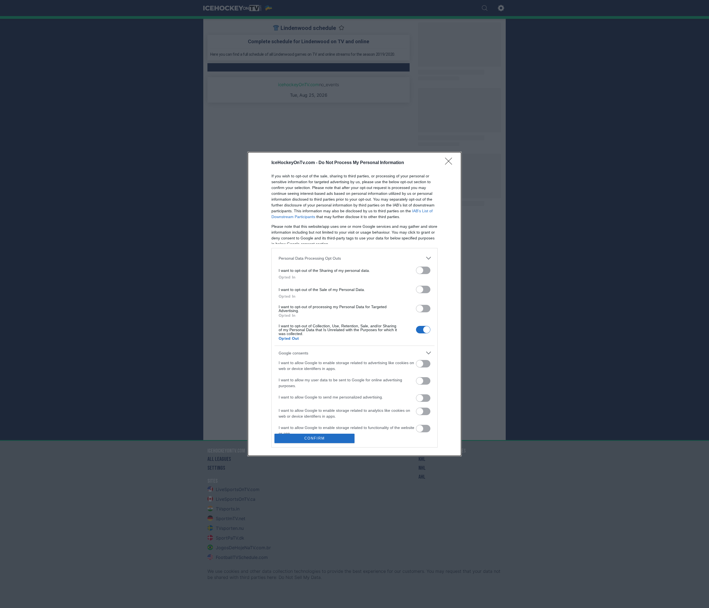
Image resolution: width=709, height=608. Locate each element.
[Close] (450, 163)
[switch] (423, 270)
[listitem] (354, 258)
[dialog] (354, 304)
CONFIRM (314, 438)
